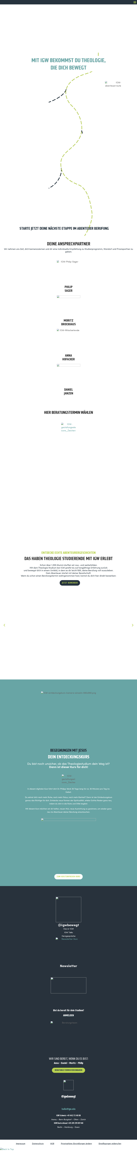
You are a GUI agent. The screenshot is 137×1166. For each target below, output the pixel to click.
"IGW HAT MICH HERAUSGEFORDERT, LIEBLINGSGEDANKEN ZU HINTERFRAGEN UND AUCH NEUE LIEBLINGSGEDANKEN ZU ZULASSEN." (97, 638)
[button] (135, 2)
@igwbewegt (68, 924)
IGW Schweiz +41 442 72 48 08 (68, 1115)
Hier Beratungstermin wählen (68, 412)
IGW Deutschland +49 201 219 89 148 (68, 1123)
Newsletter (68, 965)
